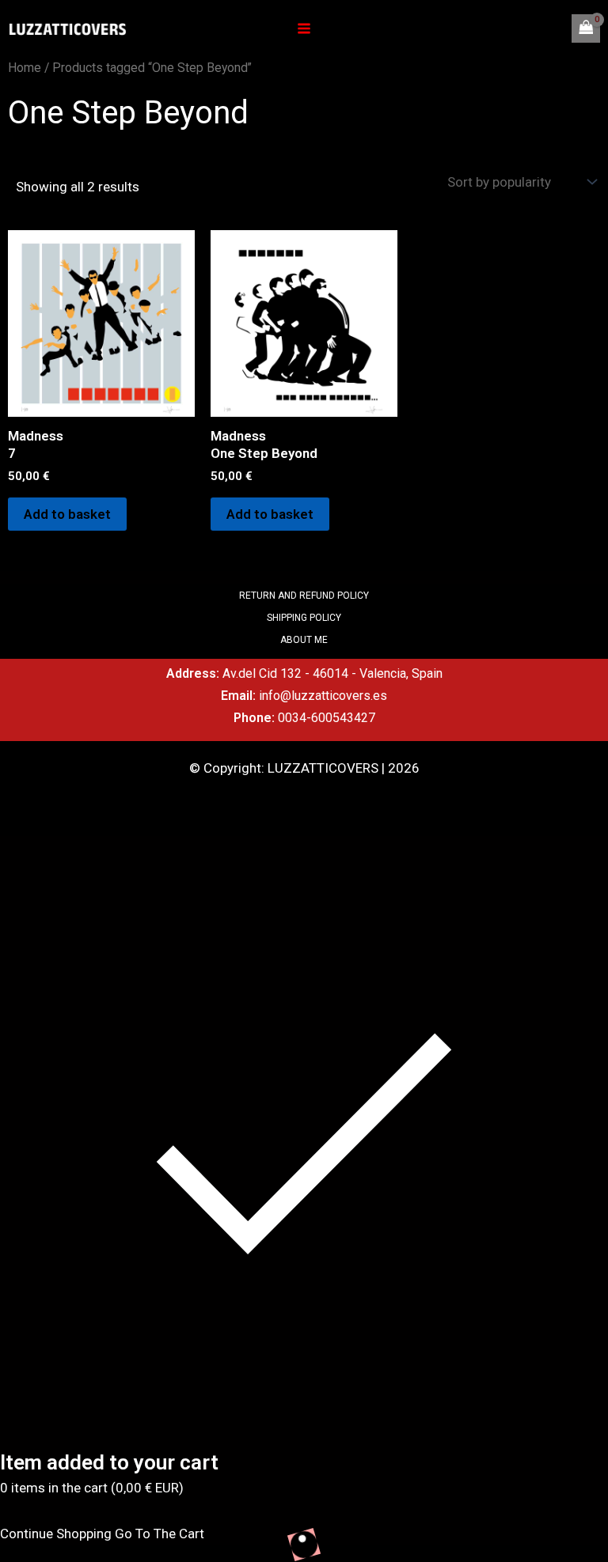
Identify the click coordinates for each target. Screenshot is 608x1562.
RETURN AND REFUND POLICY (304, 595)
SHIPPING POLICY (304, 617)
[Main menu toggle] (304, 28)
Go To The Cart (159, 1533)
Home (24, 67)
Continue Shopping (56, 1533)
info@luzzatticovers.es (323, 695)
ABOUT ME (304, 639)
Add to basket (67, 514)
